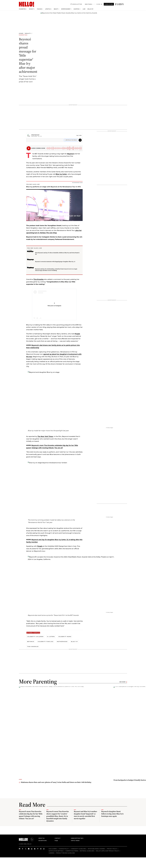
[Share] (80, 140)
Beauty (56, 9)
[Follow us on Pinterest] (38, 848)
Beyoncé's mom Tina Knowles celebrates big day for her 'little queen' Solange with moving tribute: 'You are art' (30, 815)
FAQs (56, 840)
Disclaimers (53, 848)
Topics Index (75, 840)
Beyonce (30, 641)
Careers (51, 853)
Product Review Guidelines (65, 853)
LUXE (84, 9)
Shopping (76, 9)
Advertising (42, 840)
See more (122, 682)
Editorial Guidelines (87, 850)
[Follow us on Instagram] (19, 848)
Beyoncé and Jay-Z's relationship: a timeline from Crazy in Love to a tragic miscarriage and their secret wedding (56, 269)
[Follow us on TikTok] (28, 848)
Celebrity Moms (64, 636)
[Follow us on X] (25, 848)
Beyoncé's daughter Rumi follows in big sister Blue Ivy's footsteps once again (112, 813)
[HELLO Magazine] (26, 4)
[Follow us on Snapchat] (34, 848)
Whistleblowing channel (96, 848)
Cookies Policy (64, 848)
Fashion (39, 9)
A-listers (51, 636)
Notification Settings (56, 850)
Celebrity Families (45, 641)
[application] (54, 205)
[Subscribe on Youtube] (31, 848)
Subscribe (109, 4)
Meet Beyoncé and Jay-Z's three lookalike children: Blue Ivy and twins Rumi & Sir (57, 253)
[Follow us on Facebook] (22, 848)
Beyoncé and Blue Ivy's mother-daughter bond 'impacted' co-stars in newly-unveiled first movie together (85, 815)
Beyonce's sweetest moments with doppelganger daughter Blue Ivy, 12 (55, 261)
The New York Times (45, 436)
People (77, 334)
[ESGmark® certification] (31, 839)
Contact (57, 838)
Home (21, 33)
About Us (41, 838)
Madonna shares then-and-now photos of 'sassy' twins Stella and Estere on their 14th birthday (56, 782)
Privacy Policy (112, 848)
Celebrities (22, 9)
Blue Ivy (74, 641)
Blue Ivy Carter (61, 174)
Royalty (31, 9)
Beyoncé (70, 154)
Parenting (23, 35)
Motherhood (62, 641)
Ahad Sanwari (35, 134)
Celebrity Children (35, 636)
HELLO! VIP (90, 9)
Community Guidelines (78, 848)
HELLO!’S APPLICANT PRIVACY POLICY (107, 850)
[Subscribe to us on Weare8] (41, 848)
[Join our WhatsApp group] (44, 848)
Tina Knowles (38, 279)
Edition (88, 4)
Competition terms (71, 850)
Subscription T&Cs (76, 838)
